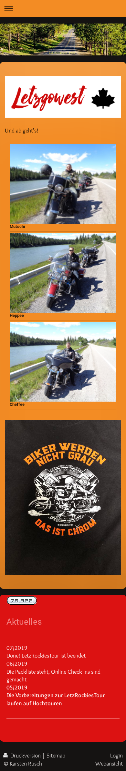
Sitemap (56, 755)
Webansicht (109, 763)
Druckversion (25, 755)
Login (116, 755)
